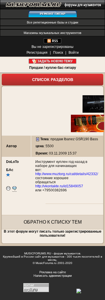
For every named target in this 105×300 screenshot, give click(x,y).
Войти (74, 53)
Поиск (58, 53)
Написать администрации (53, 275)
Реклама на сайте (52, 272)
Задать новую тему (52, 61)
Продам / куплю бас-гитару (52, 68)
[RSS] (52, 42)
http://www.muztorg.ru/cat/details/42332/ (66, 174)
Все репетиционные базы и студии (52, 22)
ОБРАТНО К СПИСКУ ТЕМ (53, 222)
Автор (11, 146)
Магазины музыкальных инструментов (52, 33)
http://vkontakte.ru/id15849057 (59, 186)
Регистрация (37, 53)
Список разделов (52, 79)
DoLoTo (12, 162)
